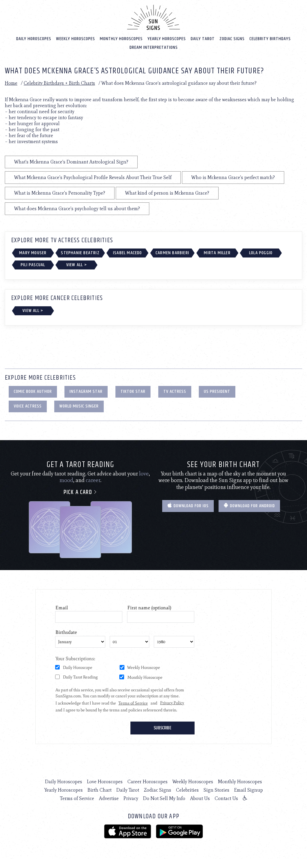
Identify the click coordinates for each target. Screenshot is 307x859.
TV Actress (174, 391)
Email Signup (248, 790)
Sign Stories (216, 790)
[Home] (153, 17)
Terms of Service (77, 798)
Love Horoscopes (105, 781)
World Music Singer (79, 406)
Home (11, 83)
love (144, 473)
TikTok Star (133, 391)
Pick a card (79, 492)
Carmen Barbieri (172, 253)
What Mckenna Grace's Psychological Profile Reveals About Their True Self (92, 177)
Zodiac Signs (232, 39)
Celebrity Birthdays (270, 39)
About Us (200, 798)
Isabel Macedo (127, 253)
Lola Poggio (261, 253)
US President (217, 391)
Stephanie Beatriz (80, 253)
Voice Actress (28, 406)
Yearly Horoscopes (167, 39)
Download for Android (252, 506)
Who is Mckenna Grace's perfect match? (233, 177)
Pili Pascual (33, 265)
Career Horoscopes (147, 781)
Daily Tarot (203, 39)
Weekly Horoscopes (75, 39)
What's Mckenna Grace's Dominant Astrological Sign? (71, 162)
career (93, 480)
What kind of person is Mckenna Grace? (167, 193)
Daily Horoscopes (33, 39)
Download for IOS (190, 506)
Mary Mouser (32, 253)
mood (66, 480)
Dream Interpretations (154, 47)
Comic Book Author (33, 391)
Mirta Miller (217, 253)
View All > (76, 265)
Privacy (131, 798)
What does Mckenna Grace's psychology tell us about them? (77, 208)
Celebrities (187, 790)
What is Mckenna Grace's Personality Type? (59, 193)
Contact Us (226, 798)
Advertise (109, 798)
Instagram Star (86, 391)
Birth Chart (100, 790)
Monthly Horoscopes (121, 39)
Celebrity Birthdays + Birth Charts (59, 83)
